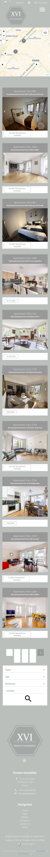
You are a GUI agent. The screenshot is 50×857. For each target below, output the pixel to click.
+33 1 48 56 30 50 (26, 790)
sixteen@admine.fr (27, 793)
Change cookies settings (33, 840)
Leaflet (47, 75)
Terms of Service (23, 853)
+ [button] (4, 31)
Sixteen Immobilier (25, 772)
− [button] (4, 35)
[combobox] (25, 669)
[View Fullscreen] (4, 42)
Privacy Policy (40, 851)
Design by (28, 844)
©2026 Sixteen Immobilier (17, 836)
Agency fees (13, 840)
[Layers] (45, 32)
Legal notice (39, 836)
